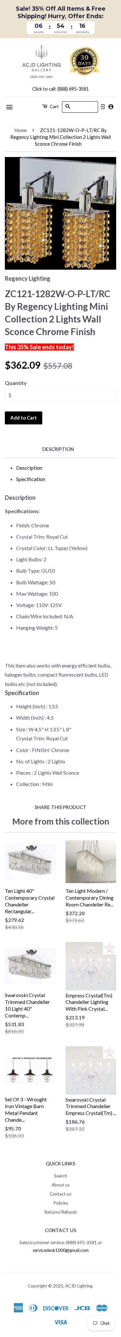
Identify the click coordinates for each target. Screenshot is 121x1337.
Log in (102, 107)
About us (61, 1184)
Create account (111, 106)
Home (20, 130)
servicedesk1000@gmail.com (61, 1250)
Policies (60, 1203)
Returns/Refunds (60, 1212)
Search (60, 1175)
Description (58, 449)
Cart (54, 106)
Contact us (60, 1194)
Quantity (16, 383)
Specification (30, 479)
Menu (10, 107)
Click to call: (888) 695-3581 (60, 89)
